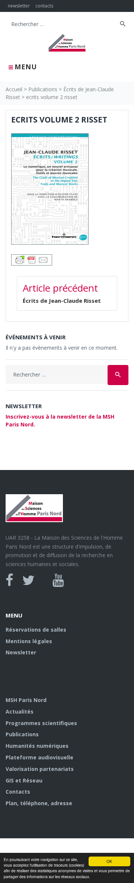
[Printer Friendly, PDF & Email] (31, 259)
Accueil (14, 89)
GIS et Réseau (24, 780)
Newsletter (21, 652)
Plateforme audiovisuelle (39, 757)
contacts (44, 6)
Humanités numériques (37, 745)
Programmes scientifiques (41, 723)
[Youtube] (58, 580)
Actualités (20, 711)
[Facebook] (9, 580)
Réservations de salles (36, 629)
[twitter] (28, 580)
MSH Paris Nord (26, 699)
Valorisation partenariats (40, 768)
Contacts (18, 791)
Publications (42, 89)
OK (109, 861)
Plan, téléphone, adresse (39, 803)
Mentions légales (29, 641)
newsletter (19, 6)
